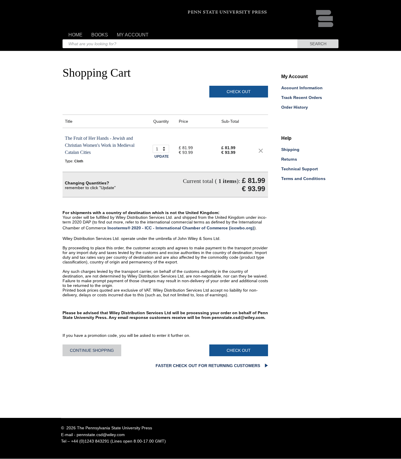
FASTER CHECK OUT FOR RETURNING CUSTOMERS (208, 365)
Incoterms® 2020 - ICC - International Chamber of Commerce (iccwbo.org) (180, 228)
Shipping (290, 149)
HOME (75, 34)
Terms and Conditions (303, 178)
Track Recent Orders (301, 97)
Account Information (302, 87)
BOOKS (99, 34)
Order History (294, 107)
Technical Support (299, 169)
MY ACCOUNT (133, 34)
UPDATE (161, 156)
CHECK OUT (239, 91)
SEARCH (318, 43)
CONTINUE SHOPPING (92, 350)
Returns (289, 159)
